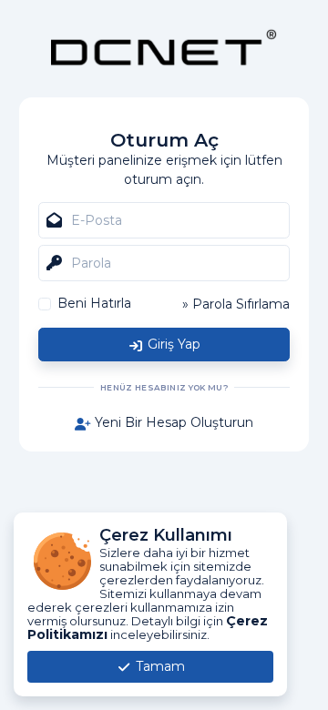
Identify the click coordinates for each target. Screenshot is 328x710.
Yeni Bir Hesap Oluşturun (172, 422)
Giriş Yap (172, 344)
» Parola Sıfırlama (236, 304)
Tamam (158, 666)
